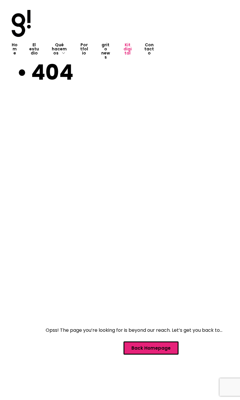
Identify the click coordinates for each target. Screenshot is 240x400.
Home (15, 49)
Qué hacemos (59, 49)
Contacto (149, 49)
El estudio (34, 49)
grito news (105, 51)
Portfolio (84, 49)
